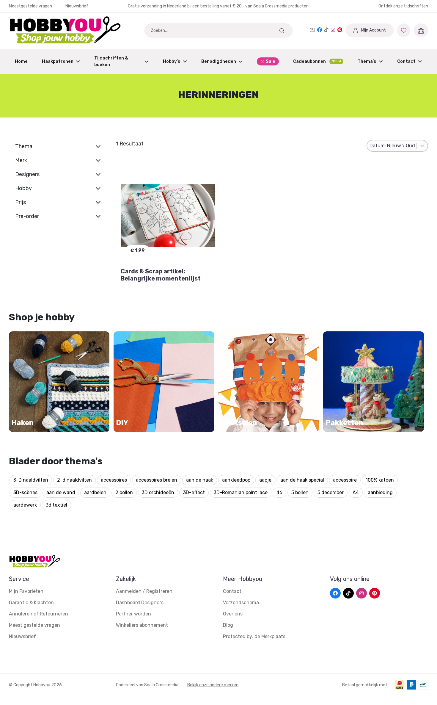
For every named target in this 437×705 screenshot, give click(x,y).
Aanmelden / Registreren (144, 591)
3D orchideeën (158, 492)
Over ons (233, 614)
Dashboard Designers (140, 602)
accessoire (345, 480)
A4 (356, 492)
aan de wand (60, 492)
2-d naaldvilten (74, 480)
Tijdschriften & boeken (111, 61)
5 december (330, 492)
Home (21, 61)
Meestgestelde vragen (31, 6)
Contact (406, 61)
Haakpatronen (57, 61)
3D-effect (194, 492)
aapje (265, 480)
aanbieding (380, 492)
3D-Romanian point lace (241, 492)
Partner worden (133, 614)
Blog (228, 625)
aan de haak (199, 480)
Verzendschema (241, 602)
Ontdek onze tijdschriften (403, 6)
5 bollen (300, 492)
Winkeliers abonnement (142, 625)
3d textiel (56, 505)
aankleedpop (236, 480)
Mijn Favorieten (26, 591)
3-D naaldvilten (30, 480)
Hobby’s (171, 61)
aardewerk (25, 505)
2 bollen (124, 492)
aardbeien (95, 492)
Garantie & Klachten (31, 602)
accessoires (114, 480)
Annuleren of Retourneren (38, 614)
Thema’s (367, 61)
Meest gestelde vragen (34, 625)
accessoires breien (156, 480)
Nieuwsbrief (76, 6)
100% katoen (380, 480)
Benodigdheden (218, 61)
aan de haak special (302, 480)
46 (279, 492)
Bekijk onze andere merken (212, 684)
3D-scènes (25, 492)
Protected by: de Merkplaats (254, 636)
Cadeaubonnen (317, 61)
